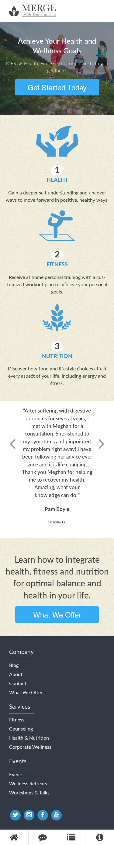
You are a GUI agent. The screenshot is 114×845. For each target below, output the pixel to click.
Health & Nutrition (29, 738)
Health (57, 180)
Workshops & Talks (29, 792)
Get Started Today (57, 87)
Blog (14, 665)
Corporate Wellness (30, 747)
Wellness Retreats (28, 783)
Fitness (57, 264)
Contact (17, 683)
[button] (12, 469)
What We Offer (57, 614)
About (15, 674)
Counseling (21, 729)
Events (16, 774)
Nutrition (57, 356)
